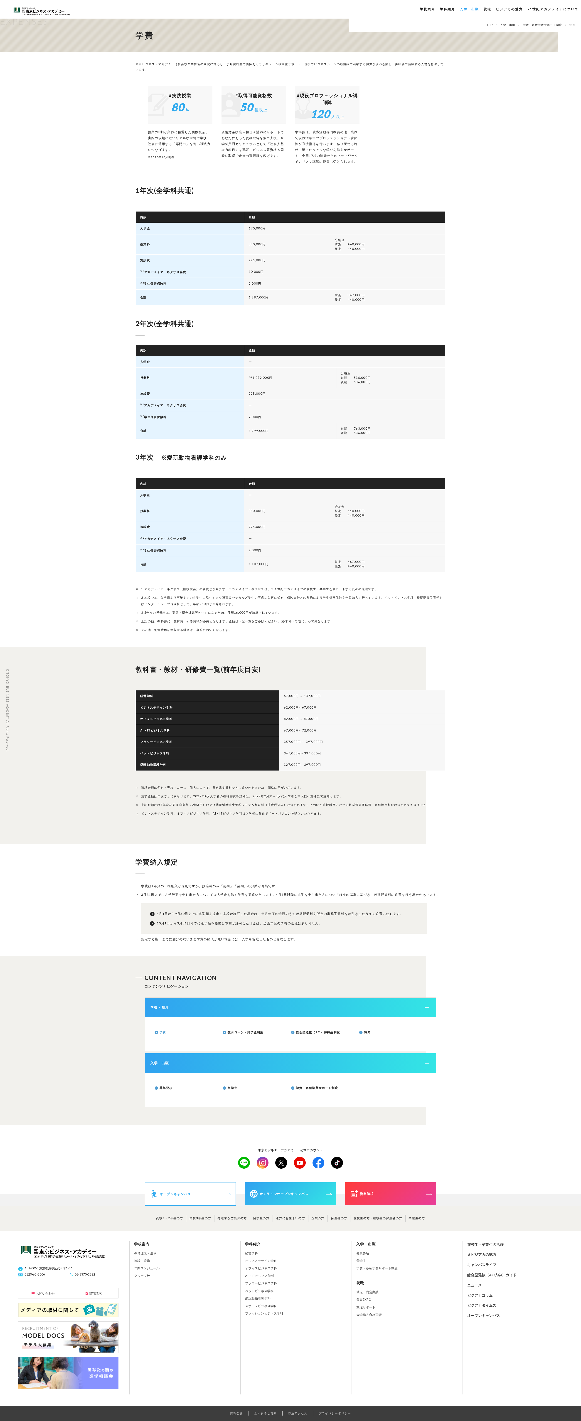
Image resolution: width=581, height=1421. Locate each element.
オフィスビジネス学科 (261, 1268)
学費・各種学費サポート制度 (317, 1088)
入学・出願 (469, 9)
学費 (163, 1032)
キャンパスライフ (481, 1264)
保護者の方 (339, 1218)
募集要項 (166, 1088)
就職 (487, 9)
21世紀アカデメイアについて (553, 9)
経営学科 (251, 1253)
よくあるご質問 (265, 1413)
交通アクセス (298, 1413)
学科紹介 (447, 9)
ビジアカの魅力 (509, 9)
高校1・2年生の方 (169, 1218)
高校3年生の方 (200, 1218)
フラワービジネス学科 (261, 1283)
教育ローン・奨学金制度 (245, 1032)
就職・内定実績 (367, 1292)
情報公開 (236, 1413)
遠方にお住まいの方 (290, 1218)
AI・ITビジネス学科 (259, 1276)
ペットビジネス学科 (259, 1291)
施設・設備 (142, 1261)
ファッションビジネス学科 (264, 1313)
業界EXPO (363, 1299)
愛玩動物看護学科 (258, 1298)
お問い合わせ (45, 1293)
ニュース (474, 1285)
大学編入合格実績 (369, 1315)
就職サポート (365, 1307)
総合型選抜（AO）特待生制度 (318, 1032)
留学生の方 (261, 1218)
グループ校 (142, 1276)
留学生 (232, 1088)
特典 (367, 1032)
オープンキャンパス (483, 1315)
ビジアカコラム (480, 1295)
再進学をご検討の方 (232, 1218)
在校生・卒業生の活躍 (485, 1244)
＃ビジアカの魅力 (481, 1254)
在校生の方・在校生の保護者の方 (378, 1218)
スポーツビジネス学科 (261, 1306)
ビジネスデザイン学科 (261, 1261)
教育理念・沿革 (145, 1253)
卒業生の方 (417, 1218)
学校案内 (427, 9)
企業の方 (317, 1218)
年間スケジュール (147, 1268)
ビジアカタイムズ (481, 1305)
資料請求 (95, 1293)
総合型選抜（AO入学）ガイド (492, 1275)
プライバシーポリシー (335, 1413)
